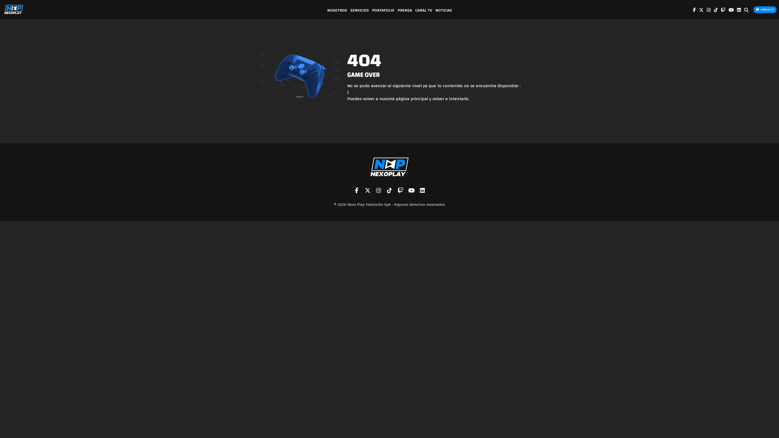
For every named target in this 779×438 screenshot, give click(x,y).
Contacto (767, 9)
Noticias (443, 10)
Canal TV (423, 10)
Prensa (405, 10)
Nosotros (337, 10)
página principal (412, 99)
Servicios (359, 10)
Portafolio (383, 10)
